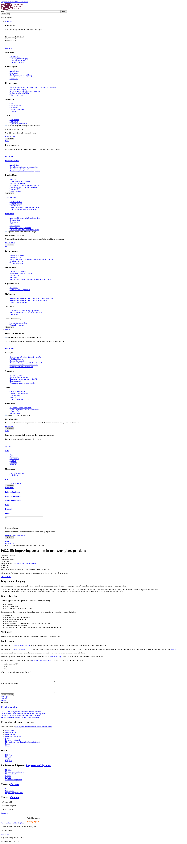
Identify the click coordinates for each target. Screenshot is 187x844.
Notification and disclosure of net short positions (26, 312)
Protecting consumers (17, 62)
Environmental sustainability (19, 93)
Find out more (10, 156)
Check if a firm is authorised (19, 169)
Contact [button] (14, 797)
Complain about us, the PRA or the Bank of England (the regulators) (33, 87)
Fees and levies (15, 206)
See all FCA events (16, 483)
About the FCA (15, 57)
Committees (14, 107)
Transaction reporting (17, 325)
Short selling (14, 314)
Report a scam (14, 411)
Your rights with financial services (21, 367)
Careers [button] (14, 784)
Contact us (8, 48)
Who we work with (16, 95)
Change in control (16, 204)
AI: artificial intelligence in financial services (25, 218)
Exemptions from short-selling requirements (24, 311)
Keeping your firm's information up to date (24, 207)
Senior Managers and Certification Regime (24, 230)
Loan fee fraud (15, 395)
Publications (9, 488)
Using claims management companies (22, 383)
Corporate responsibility (18, 89)
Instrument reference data (18, 323)
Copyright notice (11, 734)
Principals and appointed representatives (23, 209)
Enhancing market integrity (19, 59)
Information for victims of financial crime (24, 365)
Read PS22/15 (6, 577)
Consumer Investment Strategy (42, 660)
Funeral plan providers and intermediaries (24, 187)
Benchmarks (14, 288)
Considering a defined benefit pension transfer (25, 357)
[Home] (12, 9)
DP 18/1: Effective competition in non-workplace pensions (21, 715)
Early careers (14, 122)
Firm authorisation (12, 161)
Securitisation (14, 275)
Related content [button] (9, 707)
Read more (9, 426)
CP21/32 (173, 649)
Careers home (14, 120)
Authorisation (14, 71)
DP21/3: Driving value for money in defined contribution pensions (23, 713)
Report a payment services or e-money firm (24, 410)
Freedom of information (13, 740)
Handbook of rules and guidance (21, 75)
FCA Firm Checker (16, 359)
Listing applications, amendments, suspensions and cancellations (31, 259)
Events (7, 479)
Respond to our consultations (15, 535)
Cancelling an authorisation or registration (24, 167)
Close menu (10, 139)
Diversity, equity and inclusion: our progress (25, 91)
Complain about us (11, 732)
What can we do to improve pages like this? (16, 672)
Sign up (7, 446)
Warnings (13, 465)
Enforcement (14, 73)
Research (8, 509)
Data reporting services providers (21, 273)
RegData (8, 778)
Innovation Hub (15, 189)
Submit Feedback (7, 694)
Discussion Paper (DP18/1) (21, 645)
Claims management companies (20, 181)
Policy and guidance (12, 492)
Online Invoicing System (13, 780)
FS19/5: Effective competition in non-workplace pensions (20, 717)
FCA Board (14, 111)
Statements (13, 463)
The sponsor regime (16, 263)
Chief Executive (15, 105)
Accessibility (9, 730)
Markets (8, 247)
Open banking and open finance (20, 228)
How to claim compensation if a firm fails (24, 379)
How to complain (15, 381)
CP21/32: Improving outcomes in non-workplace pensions (21, 712)
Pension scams (14, 397)
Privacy (7, 744)
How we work (10, 136)
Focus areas (9, 214)
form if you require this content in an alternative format (33, 727)
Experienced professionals (18, 124)
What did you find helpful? (10, 683)
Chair (11, 103)
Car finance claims (16, 375)
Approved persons (16, 202)
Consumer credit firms (17, 183)
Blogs (12, 455)
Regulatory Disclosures (17, 261)
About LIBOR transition (18, 272)
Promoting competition (17, 60)
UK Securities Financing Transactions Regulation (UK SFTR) (31, 279)
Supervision (14, 79)
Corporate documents (13, 496)
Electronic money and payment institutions (24, 185)
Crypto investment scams (18, 391)
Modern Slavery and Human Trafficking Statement (22, 742)
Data (7, 505)
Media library (14, 475)
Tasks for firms (10, 197)
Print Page (4, 697)
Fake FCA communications (19, 393)
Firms (7, 141)
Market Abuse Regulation (18, 302)
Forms (7, 513)
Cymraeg (8, 738)
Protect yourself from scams (19, 399)
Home (7, 541)
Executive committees (17, 109)
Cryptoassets (14, 222)
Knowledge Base (15, 257)
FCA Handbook (10, 774)
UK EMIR (13, 277)
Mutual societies (15, 191)
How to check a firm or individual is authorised (26, 363)
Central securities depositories (20, 290)
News (7, 431)
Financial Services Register (14, 772)
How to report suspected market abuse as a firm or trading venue (31, 298)
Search (3, 11)
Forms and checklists (17, 255)
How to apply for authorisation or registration (25, 171)
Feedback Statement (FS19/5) (22, 649)
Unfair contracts (15, 413)
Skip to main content (8, 2)
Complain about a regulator (19, 377)
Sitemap (8, 746)
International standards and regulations (23, 77)
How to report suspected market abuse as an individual (28, 300)
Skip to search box (21, 2)
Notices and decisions (13, 500)
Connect (8, 776)
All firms (13, 179)
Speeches (13, 461)
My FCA (8, 770)
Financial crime (15, 226)
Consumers (9, 329)
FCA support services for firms (20, 224)
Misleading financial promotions (20, 408)
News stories (14, 457)
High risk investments (17, 361)
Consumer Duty (15, 220)
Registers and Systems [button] (38, 765)
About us (8, 21)
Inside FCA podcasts (17, 473)
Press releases (14, 459)
